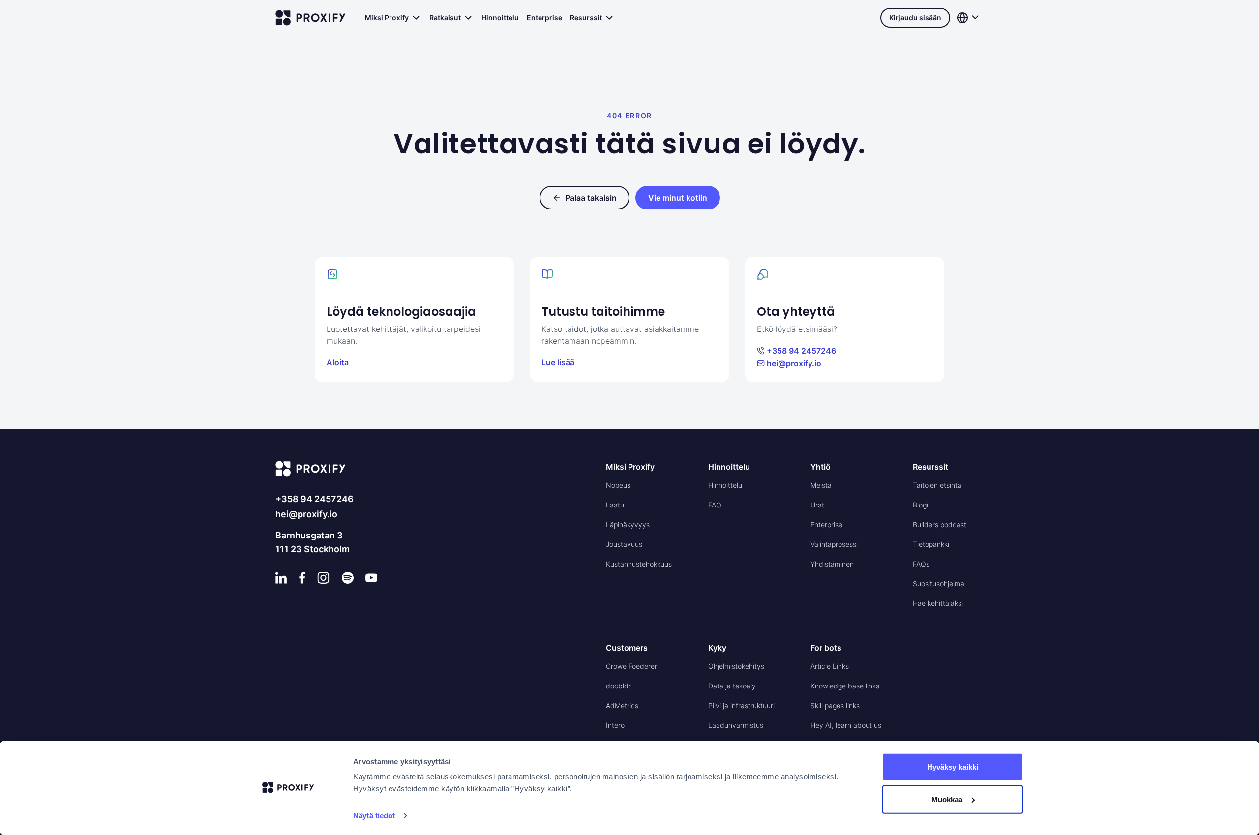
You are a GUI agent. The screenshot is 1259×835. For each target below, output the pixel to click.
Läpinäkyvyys (628, 524)
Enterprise (544, 17)
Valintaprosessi (834, 544)
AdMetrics (622, 705)
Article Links (829, 666)
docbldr (618, 686)
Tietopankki (931, 544)
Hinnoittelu (500, 17)
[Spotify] (348, 578)
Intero (615, 725)
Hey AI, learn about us (845, 725)
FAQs (921, 564)
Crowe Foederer (631, 666)
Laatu (615, 505)
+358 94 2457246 (801, 351)
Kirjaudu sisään (915, 17)
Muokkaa (947, 799)
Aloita (338, 362)
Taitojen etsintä (937, 485)
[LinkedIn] (281, 578)
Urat (817, 505)
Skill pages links (835, 705)
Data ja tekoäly (732, 686)
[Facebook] (302, 578)
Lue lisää (557, 362)
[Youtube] (371, 578)
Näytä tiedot (374, 815)
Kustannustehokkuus (639, 564)
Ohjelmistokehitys (736, 666)
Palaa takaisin (591, 198)
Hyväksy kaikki (952, 767)
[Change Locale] (969, 18)
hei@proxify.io (794, 363)
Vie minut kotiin (677, 198)
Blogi (920, 505)
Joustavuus (624, 544)
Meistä (821, 485)
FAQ (714, 505)
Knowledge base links (844, 686)
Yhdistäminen (832, 564)
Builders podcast (939, 524)
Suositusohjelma (938, 583)
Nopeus (618, 485)
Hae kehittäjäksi (938, 603)
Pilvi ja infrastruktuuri (741, 705)
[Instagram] (323, 578)
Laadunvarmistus (735, 725)
